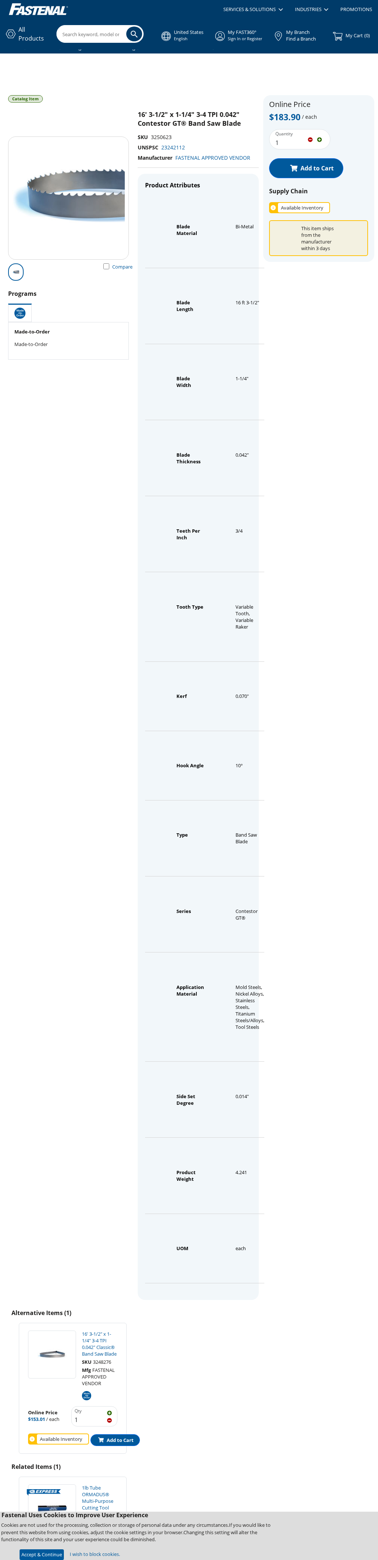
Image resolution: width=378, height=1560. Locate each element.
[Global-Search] (134, 34)
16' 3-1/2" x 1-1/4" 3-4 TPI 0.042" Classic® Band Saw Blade (99, 1344)
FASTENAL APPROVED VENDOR (212, 157)
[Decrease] (310, 139)
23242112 (173, 147)
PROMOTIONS (356, 9)
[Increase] (319, 139)
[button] (253, 9)
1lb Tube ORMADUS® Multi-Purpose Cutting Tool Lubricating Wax (99, 1501)
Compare (122, 266)
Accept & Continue (41, 1554)
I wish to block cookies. (95, 1554)
